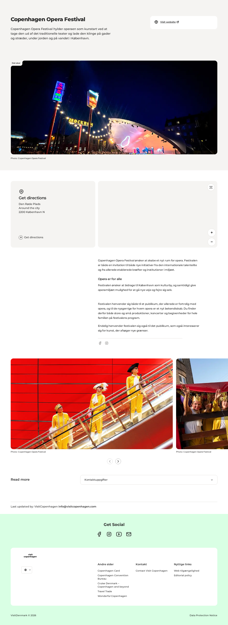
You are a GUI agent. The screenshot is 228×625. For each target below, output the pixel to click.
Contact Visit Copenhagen (152, 570)
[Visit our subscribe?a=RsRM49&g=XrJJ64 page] (129, 534)
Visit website (168, 21)
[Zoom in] (212, 233)
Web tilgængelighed (186, 570)
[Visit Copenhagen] (30, 555)
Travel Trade (105, 591)
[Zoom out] (212, 242)
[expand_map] (211, 187)
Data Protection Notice (203, 615)
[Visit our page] (109, 534)
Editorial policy (183, 575)
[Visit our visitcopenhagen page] (99, 534)
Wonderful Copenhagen (112, 596)
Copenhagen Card (109, 570)
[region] (157, 214)
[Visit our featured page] (119, 534)
